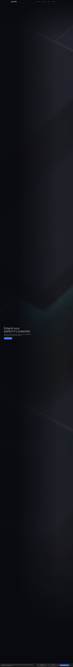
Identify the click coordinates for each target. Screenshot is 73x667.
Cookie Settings (42, 665)
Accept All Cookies (64, 665)
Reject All (53, 665)
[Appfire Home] (14, 1)
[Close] (72, 665)
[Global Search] (61, 1)
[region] (36, 665)
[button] (8, 338)
